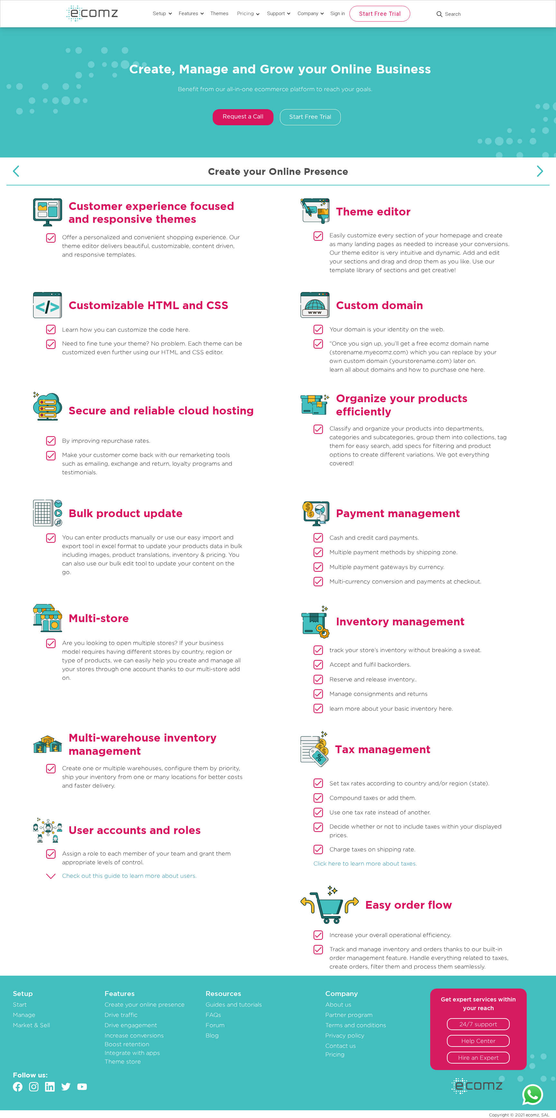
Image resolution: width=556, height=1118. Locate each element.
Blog (212, 1035)
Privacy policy (345, 1035)
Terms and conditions (355, 1025)
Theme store (123, 1061)
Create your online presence (145, 1004)
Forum (215, 1025)
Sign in (337, 13)
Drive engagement (131, 1025)
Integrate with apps (132, 1053)
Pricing (335, 1054)
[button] (161, 13)
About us (338, 1004)
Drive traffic (121, 1015)
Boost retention (127, 1044)
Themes (219, 13)
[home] (95, 13)
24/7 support (478, 1024)
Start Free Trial (380, 13)
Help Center (478, 1041)
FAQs (213, 1015)
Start (20, 1004)
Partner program (349, 1015)
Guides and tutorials (234, 1004)
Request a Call (243, 117)
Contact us (340, 1046)
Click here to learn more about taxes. (365, 863)
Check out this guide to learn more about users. (129, 876)
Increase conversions (134, 1035)
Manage (24, 1015)
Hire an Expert (478, 1058)
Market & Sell (31, 1025)
